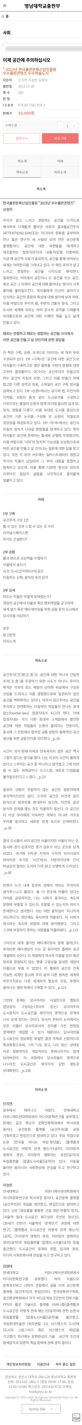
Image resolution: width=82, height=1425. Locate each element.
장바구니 (22, 138)
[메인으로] (42, 6)
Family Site (37, 1409)
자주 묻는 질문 (65, 1364)
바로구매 (60, 138)
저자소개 (60, 172)
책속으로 (22, 172)
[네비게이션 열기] (5, 6)
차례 (60, 161)
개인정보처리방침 (18, 1364)
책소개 (22, 161)
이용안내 (43, 1364)
